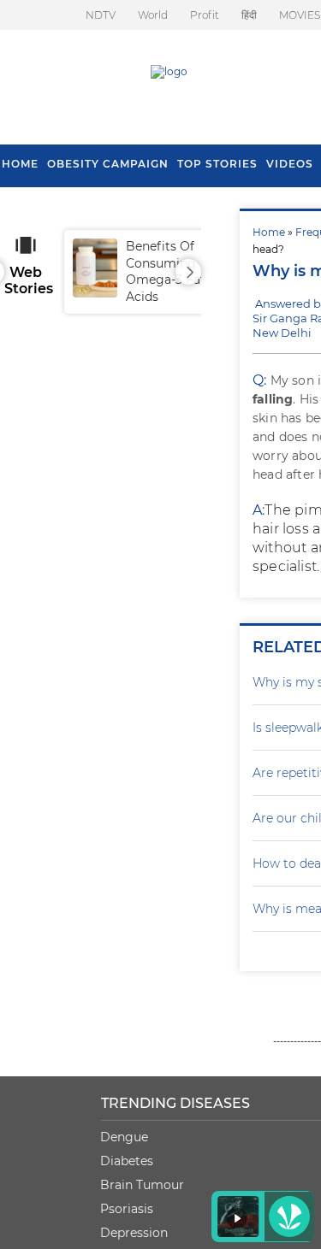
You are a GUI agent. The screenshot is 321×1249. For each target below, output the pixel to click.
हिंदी (249, 15)
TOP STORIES (217, 163)
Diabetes (126, 1161)
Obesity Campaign (108, 163)
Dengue (124, 1137)
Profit (204, 15)
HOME (20, 163)
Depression (134, 1232)
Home (269, 232)
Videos (289, 163)
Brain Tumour (142, 1185)
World (153, 15)
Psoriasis (126, 1209)
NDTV (101, 15)
